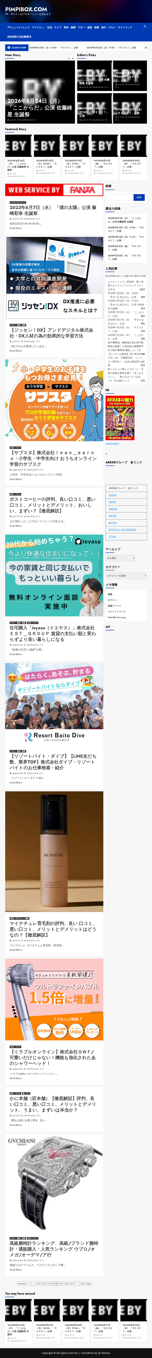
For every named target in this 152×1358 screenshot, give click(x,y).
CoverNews (87, 1353)
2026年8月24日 (26, 120)
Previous (21, 1283)
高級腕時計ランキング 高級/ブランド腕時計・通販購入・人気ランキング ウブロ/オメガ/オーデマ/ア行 (54, 1249)
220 (66, 1283)
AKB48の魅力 (112, 443)
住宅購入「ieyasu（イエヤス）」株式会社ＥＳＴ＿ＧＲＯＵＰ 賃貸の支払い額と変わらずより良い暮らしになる (53, 633)
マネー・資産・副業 (88, 27)
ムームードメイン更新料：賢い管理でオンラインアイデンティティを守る (125, 285)
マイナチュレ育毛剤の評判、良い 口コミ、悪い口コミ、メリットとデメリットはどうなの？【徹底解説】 (53, 929)
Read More (16, 228)
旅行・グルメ (108, 27)
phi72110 (13, 120)
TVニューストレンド (18, 27)
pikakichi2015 (17, 470)
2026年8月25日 (98, 87)
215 (39, 1283)
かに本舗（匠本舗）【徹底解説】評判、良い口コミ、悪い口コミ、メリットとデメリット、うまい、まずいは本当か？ (53, 1104)
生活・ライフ (54, 27)
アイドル (37, 27)
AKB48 (112, 495)
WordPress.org (117, 617)
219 (60, 1283)
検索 (108, 186)
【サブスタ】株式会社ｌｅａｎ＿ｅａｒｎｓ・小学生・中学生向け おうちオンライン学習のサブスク (53, 458)
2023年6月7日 (32, 470)
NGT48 (112, 522)
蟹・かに (26, 1093)
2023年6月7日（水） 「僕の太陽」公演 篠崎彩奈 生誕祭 (53, 210)
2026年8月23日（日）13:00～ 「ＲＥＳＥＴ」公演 (38, 107)
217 (49, 1283)
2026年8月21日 (131, 173)
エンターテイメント (18, 202)
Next (88, 1283)
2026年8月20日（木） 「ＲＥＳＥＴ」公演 (132, 163)
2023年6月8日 (29, 219)
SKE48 (112, 502)
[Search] (145, 26)
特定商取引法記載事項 (19, 36)
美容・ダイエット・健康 (19, 918)
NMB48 (113, 509)
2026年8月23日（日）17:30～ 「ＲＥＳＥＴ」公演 (77, 48)
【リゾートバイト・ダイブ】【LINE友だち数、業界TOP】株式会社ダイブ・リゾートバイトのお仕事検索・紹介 (53, 762)
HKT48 (112, 515)
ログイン (112, 599)
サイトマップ (125, 27)
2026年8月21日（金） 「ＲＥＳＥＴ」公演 (129, 111)
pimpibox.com (26, 9)
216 (44, 1283)
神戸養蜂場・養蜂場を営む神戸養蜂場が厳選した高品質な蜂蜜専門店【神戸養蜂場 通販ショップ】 (125, 346)
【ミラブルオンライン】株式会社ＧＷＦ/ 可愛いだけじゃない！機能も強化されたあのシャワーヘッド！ (53, 1058)
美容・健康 (70, 27)
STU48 (112, 536)
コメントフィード (117, 611)
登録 (110, 594)
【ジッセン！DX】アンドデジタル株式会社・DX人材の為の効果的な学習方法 (51, 333)
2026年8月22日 (134, 117)
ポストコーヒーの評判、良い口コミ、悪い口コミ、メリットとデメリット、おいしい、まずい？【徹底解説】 (53, 505)
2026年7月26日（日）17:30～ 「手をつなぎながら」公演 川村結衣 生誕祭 (126, 304)
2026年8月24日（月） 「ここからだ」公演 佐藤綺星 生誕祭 (94, 79)
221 (72, 1283)
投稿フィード (114, 605)
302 (82, 1283)
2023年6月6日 (33, 1069)
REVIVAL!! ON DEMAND (122, 529)
